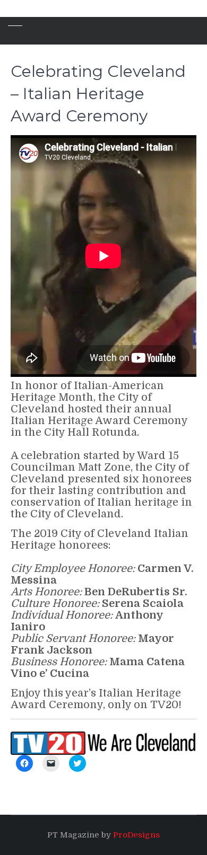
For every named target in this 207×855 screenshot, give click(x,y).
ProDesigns (136, 835)
